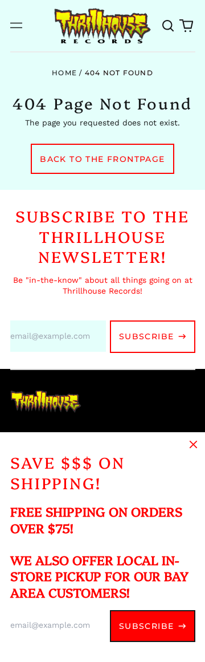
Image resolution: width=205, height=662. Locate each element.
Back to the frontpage (102, 159)
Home (64, 72)
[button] (168, 26)
